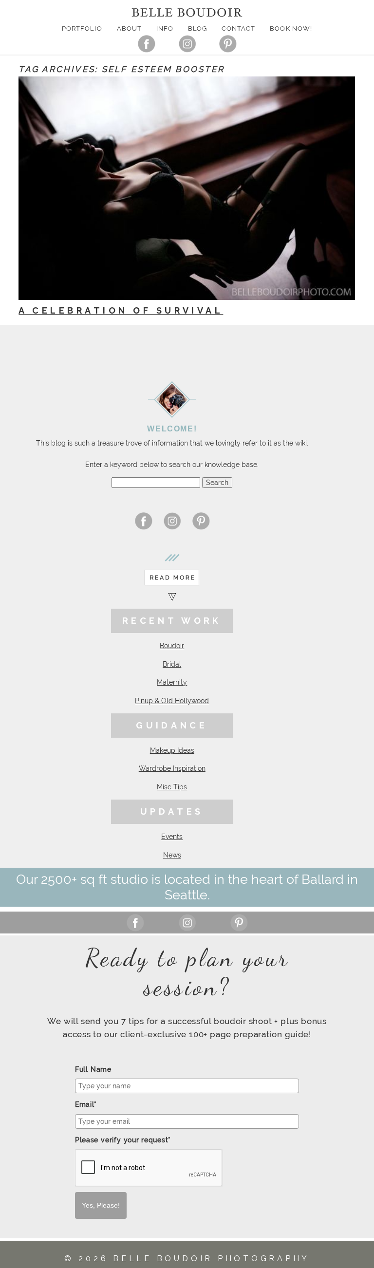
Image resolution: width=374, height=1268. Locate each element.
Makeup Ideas (172, 750)
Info (164, 28)
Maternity (172, 682)
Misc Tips (172, 787)
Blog (197, 28)
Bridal (172, 664)
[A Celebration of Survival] (187, 188)
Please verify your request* (123, 1140)
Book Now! (291, 28)
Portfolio (82, 28)
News (172, 855)
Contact (238, 28)
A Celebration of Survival (121, 310)
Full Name (93, 1069)
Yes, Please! (101, 1205)
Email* (86, 1104)
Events (172, 836)
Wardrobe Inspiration (172, 768)
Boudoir (172, 646)
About (129, 28)
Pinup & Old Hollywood (172, 701)
